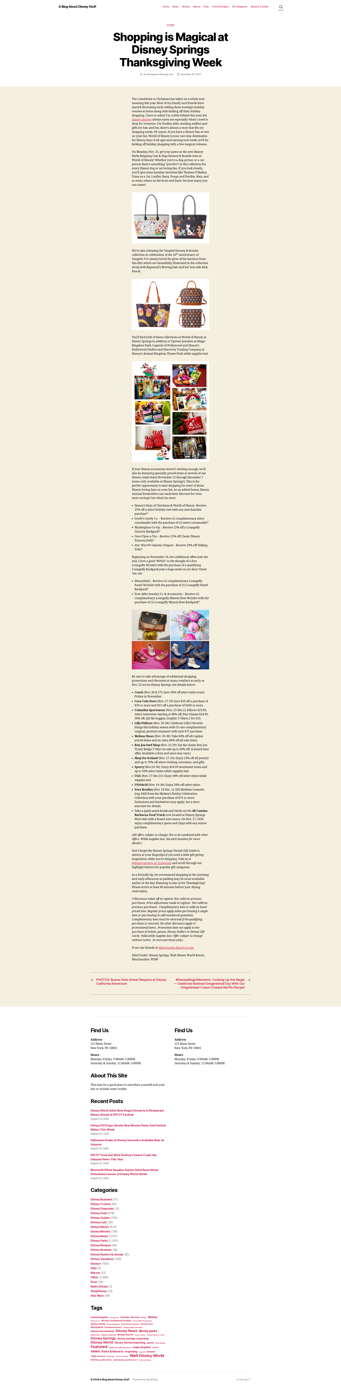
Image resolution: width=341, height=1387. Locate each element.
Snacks (151, 1351)
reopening (131, 1351)
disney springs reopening (132, 1338)
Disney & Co (95, 1321)
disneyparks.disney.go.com (160, 74)
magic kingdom (142, 1347)
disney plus (95, 1335)
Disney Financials (102, 1208)
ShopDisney (99, 1291)
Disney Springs (142, 119)
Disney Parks (99, 1240)
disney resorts (125, 1334)
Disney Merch (100, 1227)
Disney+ (96, 1263)
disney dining (98, 1324)
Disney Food (99, 1213)
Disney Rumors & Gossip (107, 1254)
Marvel (196, 6)
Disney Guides (100, 1217)
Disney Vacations (102, 1259)
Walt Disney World (147, 1355)
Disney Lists (99, 1222)
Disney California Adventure (142, 1321)
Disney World (102, 1342)
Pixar (206, 6)
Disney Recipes (101, 1245)
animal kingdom (99, 1317)
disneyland (97, 1327)
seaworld (142, 1352)
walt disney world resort (125, 1360)
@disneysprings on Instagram (151, 863)
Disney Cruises (101, 1204)
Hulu (94, 1268)
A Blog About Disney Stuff (77, 6)
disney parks (148, 1331)
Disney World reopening (130, 1342)
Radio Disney (99, 1286)
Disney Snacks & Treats (155, 1335)
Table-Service (98, 1356)
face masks (160, 1343)
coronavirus (114, 1317)
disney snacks (140, 1335)
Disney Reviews (101, 1249)
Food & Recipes (220, 6)
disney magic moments (132, 1327)
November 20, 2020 (191, 74)
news (95, 1351)
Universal (110, 1356)
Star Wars (97, 1295)
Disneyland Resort (113, 1327)
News (175, 6)
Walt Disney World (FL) (101, 1360)
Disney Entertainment (130, 1324)
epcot (150, 1342)
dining (143, 1317)
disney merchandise (102, 1331)
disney (152, 1317)
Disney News (99, 1236)
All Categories (239, 6)
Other (170, 25)
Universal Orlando (122, 1356)
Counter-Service (130, 1317)
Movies (186, 6)
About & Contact (260, 6)
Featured (99, 1346)
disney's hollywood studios (116, 1320)
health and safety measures (120, 1347)
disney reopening (108, 1335)
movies (155, 1347)
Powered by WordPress (145, 1379)
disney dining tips (113, 1324)
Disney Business (102, 1199)
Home (166, 6)
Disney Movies (100, 1231)
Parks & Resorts (112, 1351)
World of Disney (145, 1360)
